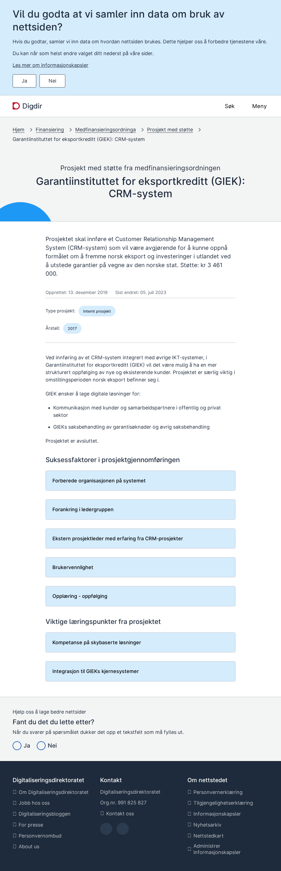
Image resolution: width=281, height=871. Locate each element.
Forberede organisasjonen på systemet (99, 480)
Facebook (106, 830)
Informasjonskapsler (217, 814)
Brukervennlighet (72, 567)
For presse (31, 825)
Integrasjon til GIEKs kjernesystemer (95, 671)
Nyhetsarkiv (207, 825)
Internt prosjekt (97, 311)
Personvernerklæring (218, 792)
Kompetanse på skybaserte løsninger (96, 642)
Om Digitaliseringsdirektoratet (54, 792)
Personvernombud (40, 836)
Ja (24, 81)
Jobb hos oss (34, 803)
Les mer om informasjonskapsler (50, 65)
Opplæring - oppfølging (79, 596)
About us (29, 846)
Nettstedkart (208, 836)
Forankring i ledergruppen (83, 509)
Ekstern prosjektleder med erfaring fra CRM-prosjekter (117, 538)
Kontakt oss (120, 813)
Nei (52, 81)
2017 (72, 328)
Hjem (18, 129)
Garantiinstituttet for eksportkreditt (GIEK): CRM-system (79, 139)
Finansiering (50, 129)
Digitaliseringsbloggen (45, 814)
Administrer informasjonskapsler (217, 849)
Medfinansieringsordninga (105, 129)
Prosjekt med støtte (170, 129)
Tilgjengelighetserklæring (223, 803)
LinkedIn (122, 830)
